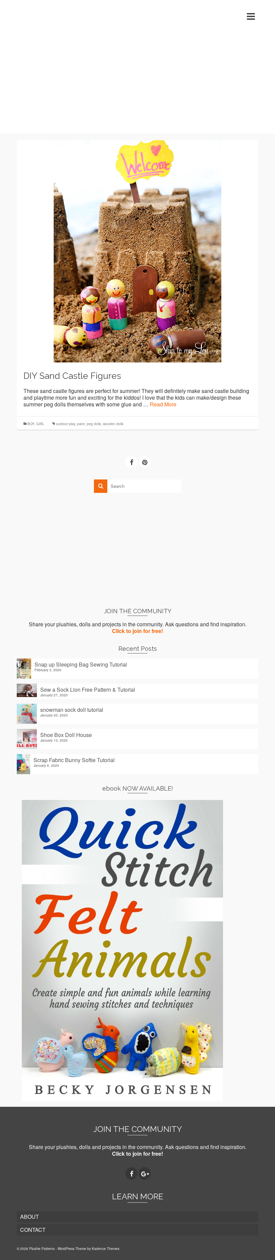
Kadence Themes (105, 1248)
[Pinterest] (145, 462)
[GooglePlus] (145, 1173)
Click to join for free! (137, 631)
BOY (31, 423)
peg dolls (94, 423)
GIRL (40, 423)
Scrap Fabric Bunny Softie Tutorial (74, 759)
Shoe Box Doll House (66, 734)
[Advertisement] (137, 83)
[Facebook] (131, 462)
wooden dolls (113, 423)
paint (81, 423)
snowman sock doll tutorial (71, 709)
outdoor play (65, 423)
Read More (163, 404)
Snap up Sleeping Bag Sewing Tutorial (81, 664)
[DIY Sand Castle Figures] (137, 250)
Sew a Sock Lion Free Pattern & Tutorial (87, 689)
